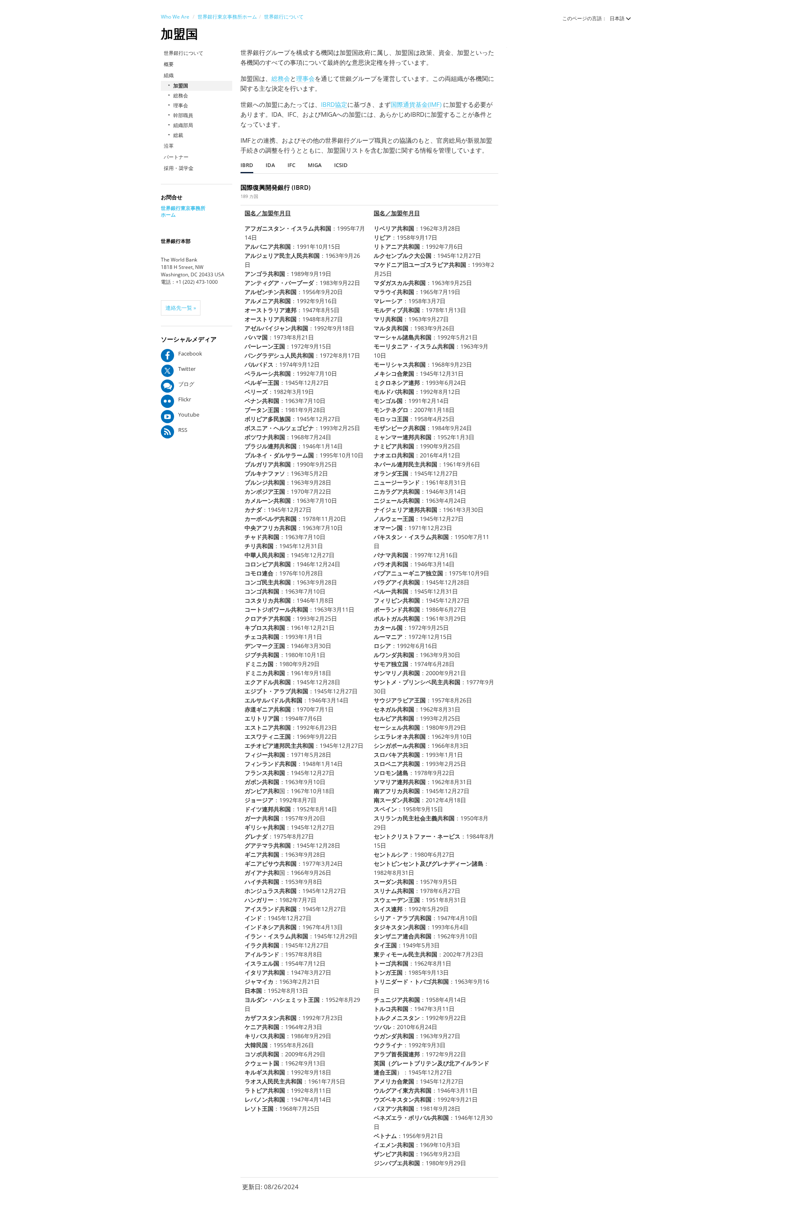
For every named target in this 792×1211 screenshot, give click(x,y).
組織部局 (183, 125)
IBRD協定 (334, 104)
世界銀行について (284, 16)
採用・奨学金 (178, 168)
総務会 (180, 95)
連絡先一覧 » (180, 307)
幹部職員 (183, 115)
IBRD (246, 165)
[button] (616, 18)
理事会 (180, 105)
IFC (291, 165)
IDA (270, 165)
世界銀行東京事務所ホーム (227, 16)
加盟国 (180, 85)
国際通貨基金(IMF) (416, 104)
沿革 (169, 145)
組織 (169, 75)
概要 (169, 64)
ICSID (341, 165)
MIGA (315, 165)
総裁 (178, 135)
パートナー (176, 156)
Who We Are (175, 16)
